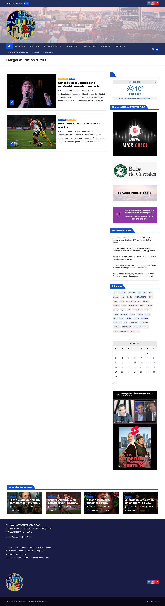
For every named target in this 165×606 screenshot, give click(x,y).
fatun (142, 305)
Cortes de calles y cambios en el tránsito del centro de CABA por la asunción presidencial (78, 86)
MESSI (147, 314)
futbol (115, 314)
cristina (116, 305)
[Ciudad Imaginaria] (135, 215)
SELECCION (126, 327)
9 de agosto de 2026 (135, 507)
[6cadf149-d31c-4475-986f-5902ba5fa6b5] (135, 171)
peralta (128, 318)
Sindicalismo (89, 46)
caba (122, 301)
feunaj (115, 310)
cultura (124, 305)
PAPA (121, 318)
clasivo (145, 301)
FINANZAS (48, 52)
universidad (135, 331)
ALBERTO (122, 293)
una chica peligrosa (120, 331)
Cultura (105, 46)
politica (136, 318)
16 (154, 363)
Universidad (72, 46)
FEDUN (149, 305)
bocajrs (129, 297)
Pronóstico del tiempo (135, 98)
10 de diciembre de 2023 (70, 91)
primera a (144, 318)
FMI (129, 310)
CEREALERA (131, 301)
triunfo (145, 327)
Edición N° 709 (63, 79)
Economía (20, 46)
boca (122, 297)
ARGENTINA (141, 293)
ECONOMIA (133, 305)
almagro (132, 293)
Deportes (120, 46)
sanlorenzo (144, 323)
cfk (139, 301)
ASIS (151, 293)
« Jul (115, 383)
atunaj (115, 297)
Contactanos (155, 601)
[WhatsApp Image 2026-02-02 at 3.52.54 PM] (135, 134)
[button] (153, 49)
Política (34, 46)
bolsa (115, 301)
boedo (151, 297)
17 (116, 367)
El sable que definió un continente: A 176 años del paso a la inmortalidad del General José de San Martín (133, 239)
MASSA (140, 314)
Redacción (88, 91)
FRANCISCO (137, 310)
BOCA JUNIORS (140, 297)
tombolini (137, 327)
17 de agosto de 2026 (21, 507)
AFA (114, 293)
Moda (36, 52)
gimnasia (124, 314)
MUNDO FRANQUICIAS (18, 52)
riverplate (133, 323)
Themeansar (43, 601)
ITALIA (132, 314)
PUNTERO (117, 323)
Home (147, 601)
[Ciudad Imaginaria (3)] (135, 193)
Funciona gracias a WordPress (16, 601)
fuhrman (148, 310)
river (125, 323)
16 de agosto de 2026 (98, 507)
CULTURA (12, 497)
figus (123, 310)
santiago (116, 327)
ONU (115, 318)
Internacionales (52, 46)
